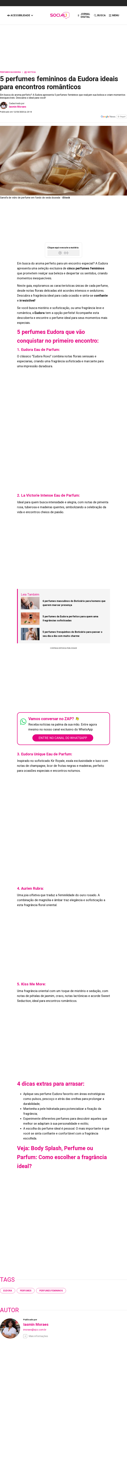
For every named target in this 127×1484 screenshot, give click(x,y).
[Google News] (114, 117)
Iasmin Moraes (17, 106)
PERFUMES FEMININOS (51, 1290)
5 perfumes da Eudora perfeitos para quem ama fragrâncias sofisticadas (70, 618)
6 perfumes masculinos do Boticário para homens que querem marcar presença (74, 603)
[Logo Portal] (59, 15)
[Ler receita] (60, 252)
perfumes (25, 1290)
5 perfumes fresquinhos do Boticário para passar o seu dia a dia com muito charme (72, 633)
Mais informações (38, 1336)
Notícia (30, 72)
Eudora (7, 1290)
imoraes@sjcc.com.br (34, 1329)
